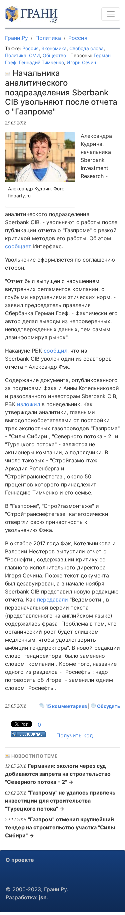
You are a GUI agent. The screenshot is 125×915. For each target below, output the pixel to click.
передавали (52, 599)
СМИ (34, 55)
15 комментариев (66, 706)
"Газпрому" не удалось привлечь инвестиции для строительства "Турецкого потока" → (60, 800)
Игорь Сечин (81, 62)
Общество (54, 55)
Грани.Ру (16, 37)
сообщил (55, 350)
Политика (48, 37)
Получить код (74, 735)
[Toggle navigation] (110, 14)
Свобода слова (86, 48)
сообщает (18, 246)
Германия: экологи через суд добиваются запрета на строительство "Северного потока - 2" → (58, 773)
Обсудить (108, 706)
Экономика (54, 48)
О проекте (20, 859)
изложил (28, 404)
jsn (43, 897)
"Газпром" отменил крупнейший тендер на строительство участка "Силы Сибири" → (60, 827)
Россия (77, 37)
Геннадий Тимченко (41, 62)
